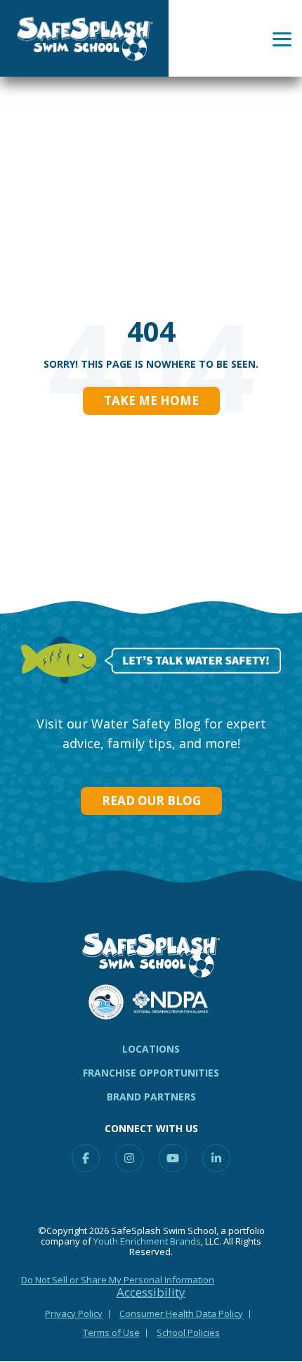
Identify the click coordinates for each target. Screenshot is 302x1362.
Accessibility (151, 1292)
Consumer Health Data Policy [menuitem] (181, 1313)
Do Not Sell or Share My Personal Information (117, 1279)
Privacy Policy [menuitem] (74, 1313)
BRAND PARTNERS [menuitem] (151, 1096)
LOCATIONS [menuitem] (151, 1048)
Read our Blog (151, 800)
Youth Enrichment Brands (147, 1241)
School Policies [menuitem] (188, 1332)
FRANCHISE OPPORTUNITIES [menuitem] (151, 1072)
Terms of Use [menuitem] (111, 1332)
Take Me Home (151, 400)
